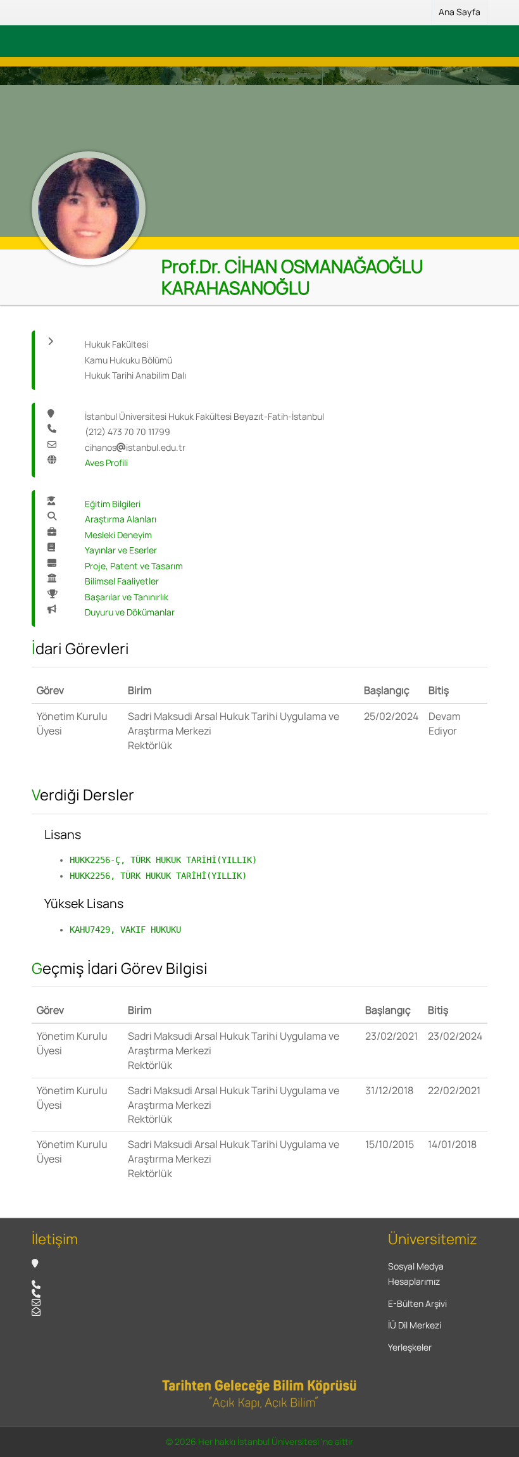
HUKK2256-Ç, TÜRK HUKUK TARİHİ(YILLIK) (163, 860)
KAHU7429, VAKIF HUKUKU (125, 929)
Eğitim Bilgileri (113, 504)
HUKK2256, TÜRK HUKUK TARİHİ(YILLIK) (158, 876)
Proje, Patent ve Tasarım (134, 566)
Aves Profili (106, 463)
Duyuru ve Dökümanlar (130, 612)
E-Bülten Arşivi (417, 1303)
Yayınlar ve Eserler (121, 550)
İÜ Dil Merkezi (414, 1325)
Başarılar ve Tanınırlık (126, 597)
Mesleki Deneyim (118, 535)
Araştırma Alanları (120, 519)
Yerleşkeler (410, 1347)
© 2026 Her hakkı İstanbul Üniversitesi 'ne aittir (259, 1441)
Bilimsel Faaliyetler (122, 581)
